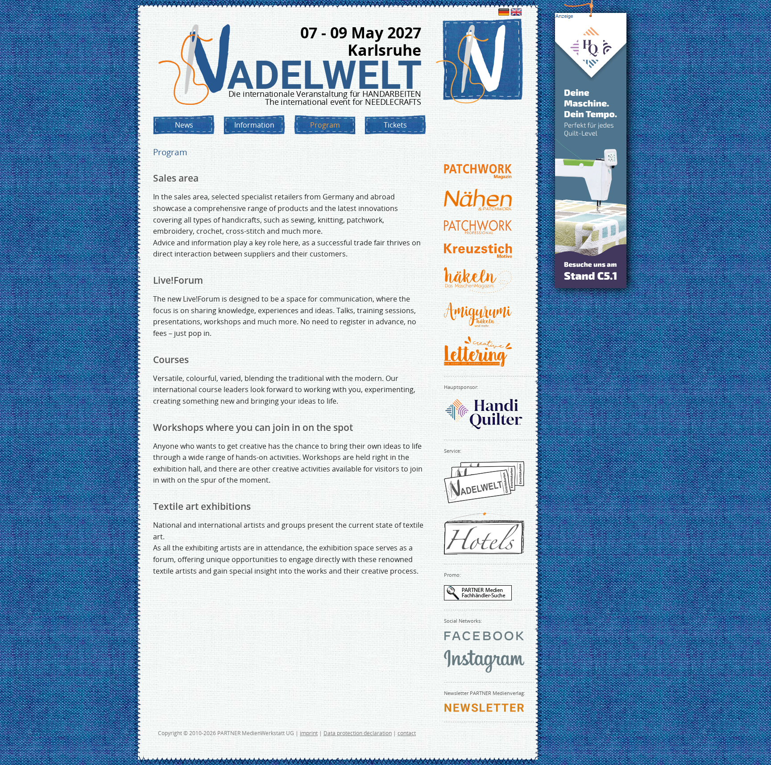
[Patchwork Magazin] (478, 177)
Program (325, 125)
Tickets (395, 125)
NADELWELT (324, 75)
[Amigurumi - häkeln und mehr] (478, 324)
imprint (309, 733)
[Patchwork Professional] (478, 231)
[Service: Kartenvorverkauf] (484, 500)
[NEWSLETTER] (484, 710)
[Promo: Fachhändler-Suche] (478, 598)
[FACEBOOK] (484, 638)
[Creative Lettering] (478, 364)
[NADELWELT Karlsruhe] (195, 65)
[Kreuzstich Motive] (478, 255)
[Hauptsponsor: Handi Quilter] (484, 428)
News (184, 125)
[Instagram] (484, 670)
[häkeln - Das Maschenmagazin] (478, 290)
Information (254, 125)
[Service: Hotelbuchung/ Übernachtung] (484, 552)
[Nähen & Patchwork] (478, 208)
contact (407, 733)
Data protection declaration (357, 733)
